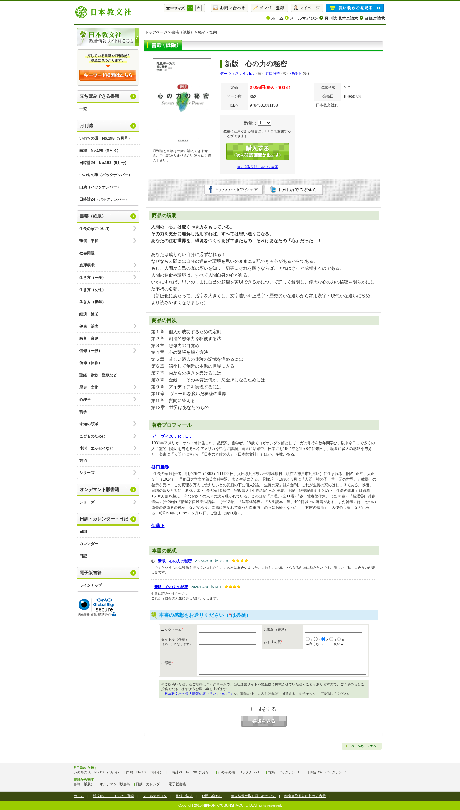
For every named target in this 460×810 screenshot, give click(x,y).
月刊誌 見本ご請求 (341, 18)
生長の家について (94, 229)
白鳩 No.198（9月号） (99, 150)
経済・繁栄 (88, 314)
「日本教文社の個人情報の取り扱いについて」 (197, 693)
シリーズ (87, 473)
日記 (83, 556)
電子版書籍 (91, 572)
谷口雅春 (272, 73)
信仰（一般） (90, 351)
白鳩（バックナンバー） (100, 187)
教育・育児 (88, 338)
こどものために (92, 436)
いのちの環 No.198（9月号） (105, 138)
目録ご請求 (375, 18)
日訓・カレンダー (149, 784)
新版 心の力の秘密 (175, 561)
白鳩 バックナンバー (285, 772)
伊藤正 (296, 73)
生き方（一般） (92, 277)
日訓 (83, 531)
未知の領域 (88, 424)
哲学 (83, 412)
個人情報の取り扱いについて (253, 796)
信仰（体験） (90, 363)
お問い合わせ (212, 796)
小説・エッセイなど (96, 448)
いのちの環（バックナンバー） (105, 175)
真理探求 (87, 265)
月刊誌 (86, 125)
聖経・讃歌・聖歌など (98, 375)
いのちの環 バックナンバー (240, 772)
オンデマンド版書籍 (99, 489)
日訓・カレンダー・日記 (104, 518)
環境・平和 (88, 241)
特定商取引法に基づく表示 (257, 167)
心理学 (85, 399)
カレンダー (88, 544)
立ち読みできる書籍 (99, 96)
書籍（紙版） (93, 215)
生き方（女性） (92, 290)
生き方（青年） (92, 302)
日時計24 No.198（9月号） (104, 162)
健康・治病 (88, 326)
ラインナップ (90, 585)
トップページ (156, 32)
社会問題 (87, 253)
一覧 (83, 109)
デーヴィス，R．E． (237, 73)
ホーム (277, 18)
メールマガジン (304, 18)
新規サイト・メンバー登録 (113, 796)
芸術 (83, 460)
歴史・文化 (88, 387)
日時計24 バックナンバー (328, 772)
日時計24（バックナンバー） (104, 199)
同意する (266, 709)
